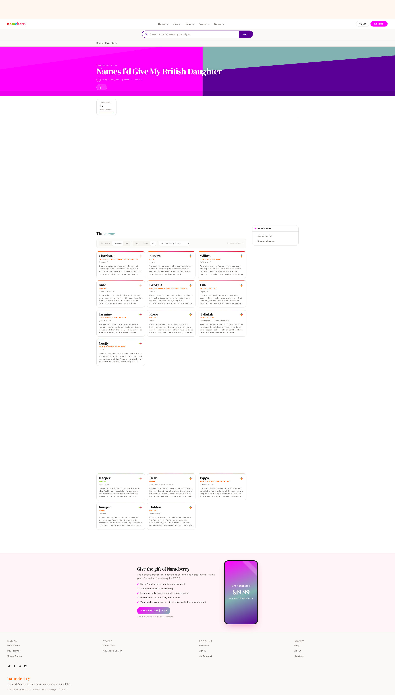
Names (161, 24)
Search (245, 34)
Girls (145, 243)
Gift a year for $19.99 (153, 610)
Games (217, 24)
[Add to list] (140, 256)
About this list (265, 236)
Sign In (362, 24)
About (297, 650)
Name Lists (109, 645)
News (188, 24)
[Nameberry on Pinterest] (20, 666)
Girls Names (13, 645)
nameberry (18, 678)
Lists (175, 24)
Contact (299, 656)
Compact (105, 243)
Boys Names (14, 650)
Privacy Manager (49, 689)
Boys (137, 243)
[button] (171, 243)
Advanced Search (112, 650)
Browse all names (266, 241)
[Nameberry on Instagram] (25, 666)
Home (99, 43)
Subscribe (379, 24)
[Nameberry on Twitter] (8, 666)
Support (63, 689)
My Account (205, 656)
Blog (296, 645)
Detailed (118, 243)
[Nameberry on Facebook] (14, 666)
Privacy (36, 689)
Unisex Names (14, 656)
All (127, 243)
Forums (202, 24)
